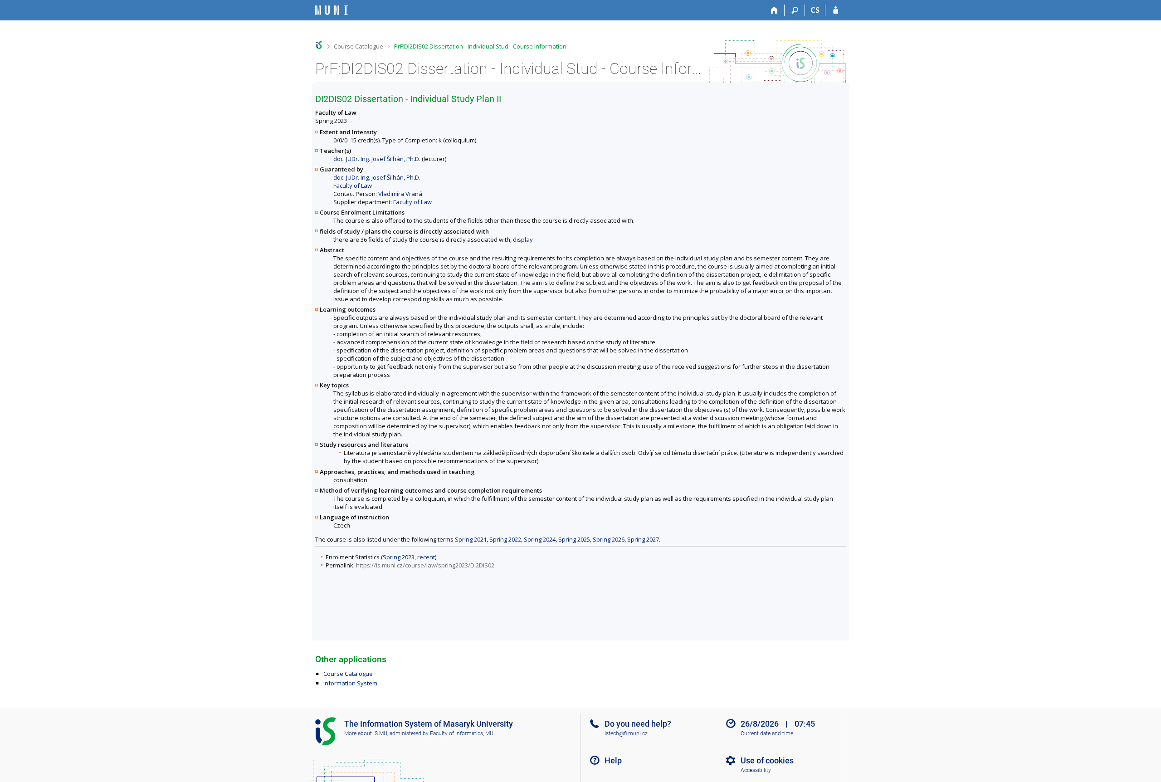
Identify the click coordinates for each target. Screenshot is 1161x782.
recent (426, 557)
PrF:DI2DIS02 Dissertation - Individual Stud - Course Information (480, 46)
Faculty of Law (352, 185)
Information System (350, 683)
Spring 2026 (608, 539)
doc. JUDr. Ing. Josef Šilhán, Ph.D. (376, 159)
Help (613, 760)
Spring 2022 (505, 539)
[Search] (795, 10)
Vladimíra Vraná (400, 194)
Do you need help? (638, 723)
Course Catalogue (358, 46)
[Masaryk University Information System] (331, 10)
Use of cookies (767, 760)
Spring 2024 (540, 539)
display (523, 239)
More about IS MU (365, 733)
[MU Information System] (319, 45)
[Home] (774, 10)
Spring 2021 (471, 539)
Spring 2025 (574, 539)
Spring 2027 (643, 539)
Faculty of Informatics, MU (461, 733)
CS (815, 10)
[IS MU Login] (835, 10)
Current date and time (767, 733)
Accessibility (756, 770)
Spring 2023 (399, 557)
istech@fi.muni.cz (626, 733)
